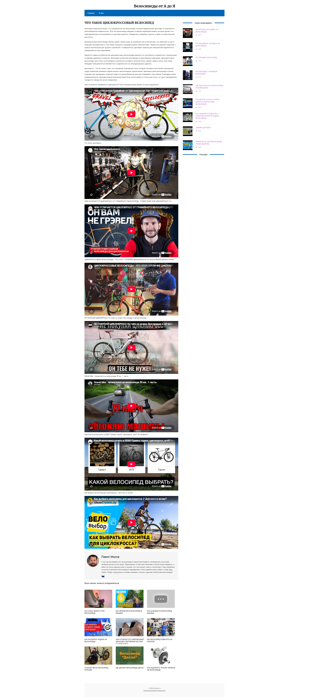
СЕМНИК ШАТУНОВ (203, 127)
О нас (101, 13)
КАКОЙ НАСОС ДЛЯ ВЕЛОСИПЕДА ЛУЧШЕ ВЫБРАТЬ (209, 142)
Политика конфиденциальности (154, 690)
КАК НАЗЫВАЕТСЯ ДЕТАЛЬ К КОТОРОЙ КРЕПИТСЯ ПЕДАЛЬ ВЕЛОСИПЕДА (207, 115)
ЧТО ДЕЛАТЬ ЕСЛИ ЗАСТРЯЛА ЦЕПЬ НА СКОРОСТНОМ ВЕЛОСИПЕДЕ (207, 101)
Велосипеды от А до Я (154, 6)
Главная (91, 13)
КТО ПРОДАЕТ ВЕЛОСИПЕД (206, 57)
